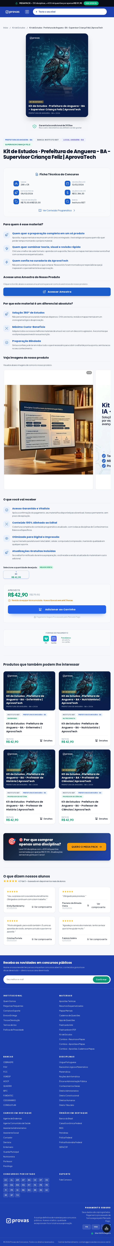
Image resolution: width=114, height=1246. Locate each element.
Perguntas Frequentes (13, 1006)
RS (41, 1190)
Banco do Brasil (66, 1118)
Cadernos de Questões (69, 1015)
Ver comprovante (43, 906)
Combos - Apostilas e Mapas (72, 1044)
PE (47, 1185)
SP (12, 1195)
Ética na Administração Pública (73, 1081)
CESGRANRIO (9, 1100)
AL (12, 1180)
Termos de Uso (10, 1025)
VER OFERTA (91, 3)
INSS (61, 1128)
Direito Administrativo (69, 1091)
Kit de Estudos (18, 27)
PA (35, 1185)
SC (46, 1190)
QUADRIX (7, 1086)
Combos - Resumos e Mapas (72, 1039)
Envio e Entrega (10, 1015)
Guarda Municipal (11, 1152)
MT (29, 1185)
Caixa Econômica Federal (70, 1123)
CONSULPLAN (9, 1105)
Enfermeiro (8, 1147)
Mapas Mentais (66, 1011)
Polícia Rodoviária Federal (70, 1142)
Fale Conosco (65, 1180)
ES (47, 1180)
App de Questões (67, 1020)
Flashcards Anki (66, 1025)
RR (35, 1190)
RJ (17, 1190)
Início (5, 27)
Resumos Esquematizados (71, 1006)
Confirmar (101, 979)
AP (23, 1180)
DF (41, 1180)
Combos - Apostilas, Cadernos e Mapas (77, 1049)
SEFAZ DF (63, 1147)
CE (35, 1180)
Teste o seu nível (47, 11)
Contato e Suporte (11, 1011)
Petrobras (63, 1133)
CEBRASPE (8, 1062)
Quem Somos (9, 1001)
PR (12, 1190)
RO (29, 1190)
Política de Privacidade (13, 1030)
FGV (5, 1067)
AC (5, 1180)
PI (6, 1190)
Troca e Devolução (11, 1020)
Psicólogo (8, 1166)
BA (29, 1180)
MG (17, 1185)
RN (23, 1190)
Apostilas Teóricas (67, 1001)
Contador (7, 1137)
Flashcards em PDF (67, 1030)
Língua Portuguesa (67, 1062)
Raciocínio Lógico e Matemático (73, 1067)
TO (17, 1195)
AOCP (6, 1081)
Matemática (64, 1072)
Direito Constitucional (69, 1095)
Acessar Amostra (59, 291)
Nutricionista (9, 1156)
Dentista (7, 1142)
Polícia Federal (65, 1137)
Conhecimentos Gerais (69, 1086)
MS (23, 1185)
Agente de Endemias (12, 1118)
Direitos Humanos (67, 1100)
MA (11, 1185)
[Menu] (27, 11)
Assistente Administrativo (14, 1128)
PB (41, 1185)
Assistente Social (11, 1133)
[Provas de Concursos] (12, 11)
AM (17, 1180)
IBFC (5, 1091)
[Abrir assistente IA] (106, 1228)
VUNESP (7, 1076)
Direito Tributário (66, 1105)
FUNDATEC (8, 1095)
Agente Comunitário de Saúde (16, 1123)
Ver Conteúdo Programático (57, 210)
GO (5, 1185)
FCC (5, 1072)
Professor (7, 1161)
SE (6, 1195)
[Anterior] (4, 430)
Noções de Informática (69, 1076)
